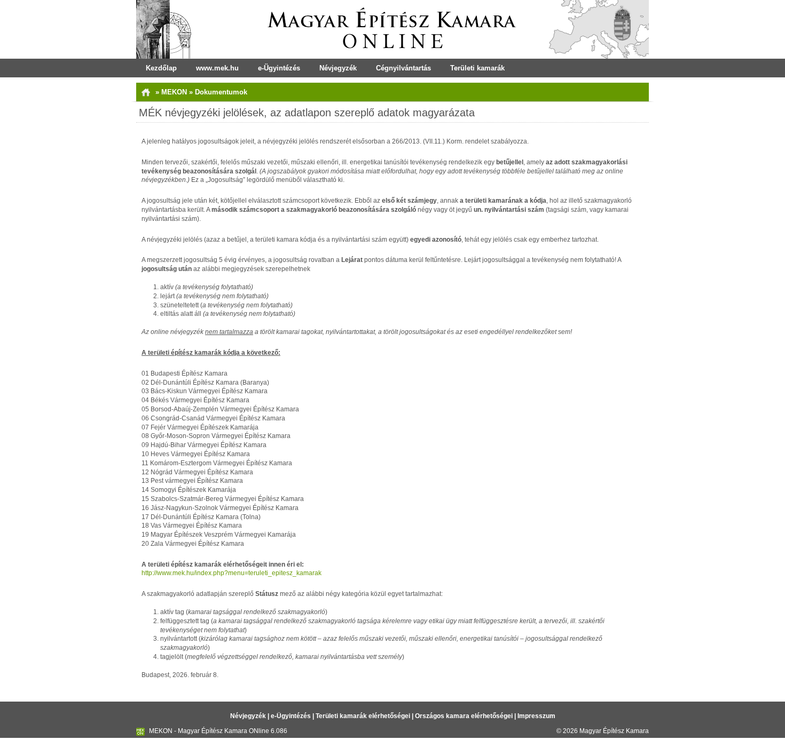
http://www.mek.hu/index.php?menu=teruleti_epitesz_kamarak (231, 573)
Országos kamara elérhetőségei (464, 716)
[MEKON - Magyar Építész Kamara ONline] (392, 29)
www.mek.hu (217, 68)
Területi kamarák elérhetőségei (363, 716)
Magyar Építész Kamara (614, 731)
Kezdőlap (161, 68)
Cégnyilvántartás (403, 68)
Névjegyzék (338, 68)
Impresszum (536, 716)
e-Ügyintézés (279, 68)
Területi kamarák (477, 68)
